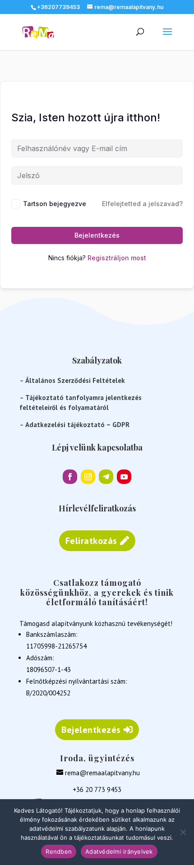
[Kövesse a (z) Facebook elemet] (70, 476)
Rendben (59, 851)
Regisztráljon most (117, 258)
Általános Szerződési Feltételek (75, 380)
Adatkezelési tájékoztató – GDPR (77, 424)
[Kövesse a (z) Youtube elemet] (124, 476)
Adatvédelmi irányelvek (119, 851)
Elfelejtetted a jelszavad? (142, 203)
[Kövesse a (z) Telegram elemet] (106, 476)
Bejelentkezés (97, 235)
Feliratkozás (91, 541)
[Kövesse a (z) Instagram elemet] (88, 476)
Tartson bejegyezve (54, 203)
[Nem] (182, 832)
